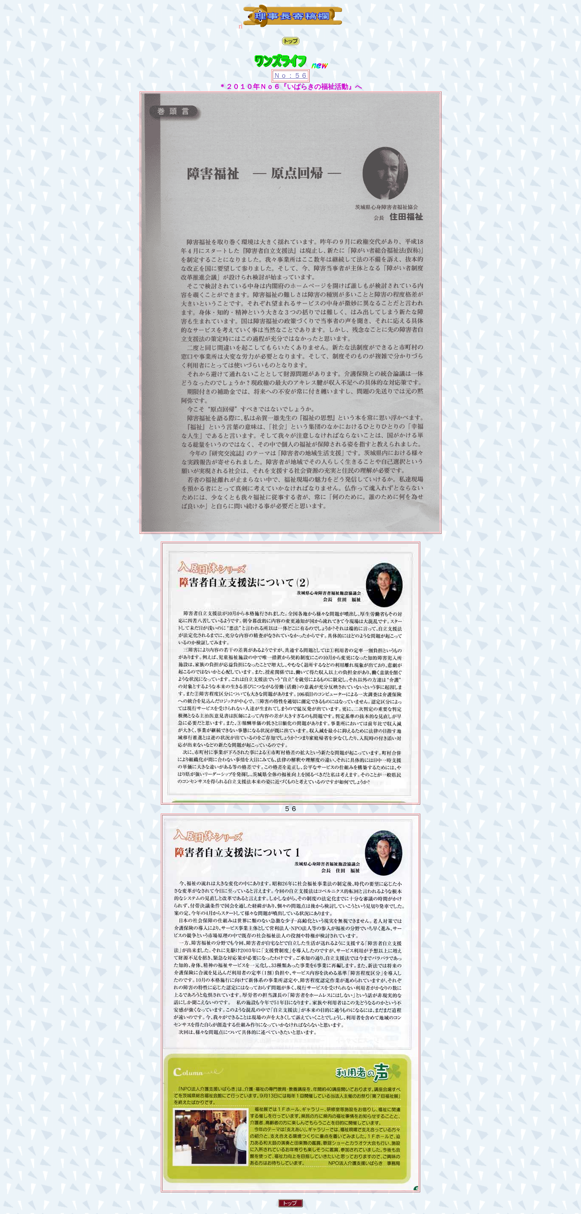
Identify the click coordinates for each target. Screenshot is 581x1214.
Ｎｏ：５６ (290, 75)
